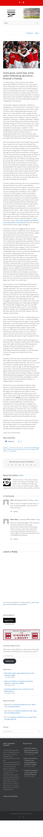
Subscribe (10, 661)
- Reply (36, 500)
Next (36, 33)
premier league (31, 449)
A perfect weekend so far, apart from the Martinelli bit (18, 690)
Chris (6, 448)
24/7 (13, 624)
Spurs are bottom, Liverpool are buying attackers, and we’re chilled (18, 682)
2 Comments (12, 451)
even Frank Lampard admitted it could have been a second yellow (20, 221)
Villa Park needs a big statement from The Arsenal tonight (19, 674)
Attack (5, 449)
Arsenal (26, 448)
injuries (15, 449)
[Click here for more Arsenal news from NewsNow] (9, 620)
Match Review (22, 449)
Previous (30, 33)
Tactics (5, 451)
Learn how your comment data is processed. (21, 603)
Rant (37, 449)
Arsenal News (8, 624)
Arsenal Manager (34, 448)
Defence (9, 449)
